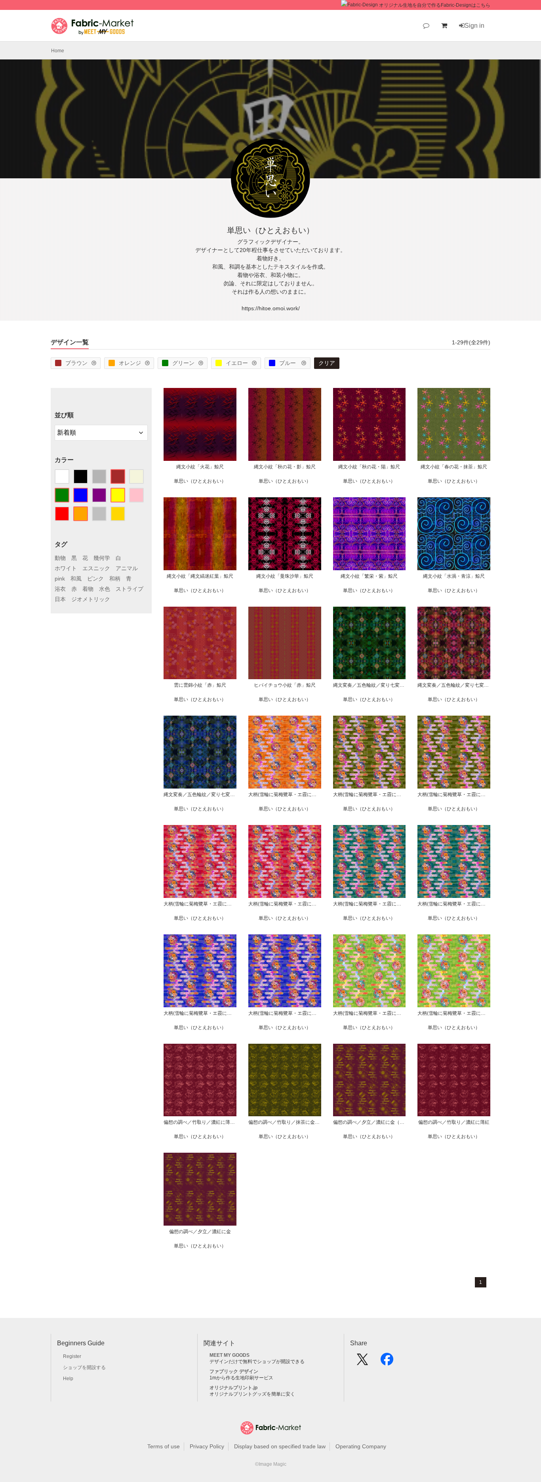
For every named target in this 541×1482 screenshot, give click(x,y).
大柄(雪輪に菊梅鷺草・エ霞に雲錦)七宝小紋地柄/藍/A (284, 1013)
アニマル (127, 568)
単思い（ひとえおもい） (200, 481)
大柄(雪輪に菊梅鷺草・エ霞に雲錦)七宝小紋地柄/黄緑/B (369, 1013)
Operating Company (360, 1446)
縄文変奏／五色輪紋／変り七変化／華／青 (200, 794)
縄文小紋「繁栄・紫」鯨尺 (369, 576)
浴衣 (60, 589)
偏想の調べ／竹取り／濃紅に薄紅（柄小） (200, 1122)
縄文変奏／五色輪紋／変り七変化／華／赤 (453, 685)
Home (57, 50)
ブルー (288, 363)
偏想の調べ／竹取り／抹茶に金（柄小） (284, 1122)
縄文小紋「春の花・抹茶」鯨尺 (454, 467)
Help (68, 1378)
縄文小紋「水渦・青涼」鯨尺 (454, 576)
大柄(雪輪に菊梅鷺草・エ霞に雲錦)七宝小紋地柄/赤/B (200, 904)
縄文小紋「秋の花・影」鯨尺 (285, 467)
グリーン (183, 363)
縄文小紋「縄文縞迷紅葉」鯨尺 (200, 576)
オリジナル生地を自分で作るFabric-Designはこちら (434, 5)
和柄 (114, 578)
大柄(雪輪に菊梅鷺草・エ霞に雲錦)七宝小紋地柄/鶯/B (369, 794)
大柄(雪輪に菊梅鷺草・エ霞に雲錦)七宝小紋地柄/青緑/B (369, 904)
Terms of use (163, 1446)
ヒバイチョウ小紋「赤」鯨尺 (285, 685)
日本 (60, 599)
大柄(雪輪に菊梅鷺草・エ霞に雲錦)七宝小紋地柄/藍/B (200, 1013)
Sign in (474, 25)
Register (72, 1356)
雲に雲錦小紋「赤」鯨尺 (200, 685)
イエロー (237, 363)
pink (60, 578)
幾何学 (101, 558)
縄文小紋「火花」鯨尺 (200, 467)
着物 (87, 589)
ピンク (95, 578)
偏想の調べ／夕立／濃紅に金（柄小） (369, 1122)
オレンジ (130, 363)
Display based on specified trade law (280, 1446)
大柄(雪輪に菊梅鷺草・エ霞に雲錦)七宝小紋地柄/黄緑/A (453, 1013)
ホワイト (66, 568)
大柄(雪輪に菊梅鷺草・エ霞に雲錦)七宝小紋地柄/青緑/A (453, 904)
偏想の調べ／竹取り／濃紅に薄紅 (454, 1122)
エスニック (96, 568)
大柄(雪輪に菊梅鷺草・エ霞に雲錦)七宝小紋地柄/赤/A (284, 904)
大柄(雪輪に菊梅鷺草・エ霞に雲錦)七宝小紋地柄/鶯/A (453, 794)
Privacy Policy (207, 1446)
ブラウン (76, 363)
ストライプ (129, 589)
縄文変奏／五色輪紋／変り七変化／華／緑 (369, 685)
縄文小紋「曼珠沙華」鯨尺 (284, 576)
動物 (60, 558)
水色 (104, 589)
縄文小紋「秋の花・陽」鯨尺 (369, 467)
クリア (326, 363)
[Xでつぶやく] (362, 1362)
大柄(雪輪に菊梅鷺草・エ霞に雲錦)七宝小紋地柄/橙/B (284, 794)
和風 (76, 578)
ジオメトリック (90, 599)
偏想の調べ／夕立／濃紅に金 (200, 1231)
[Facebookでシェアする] (387, 1362)
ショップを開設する (84, 1367)
